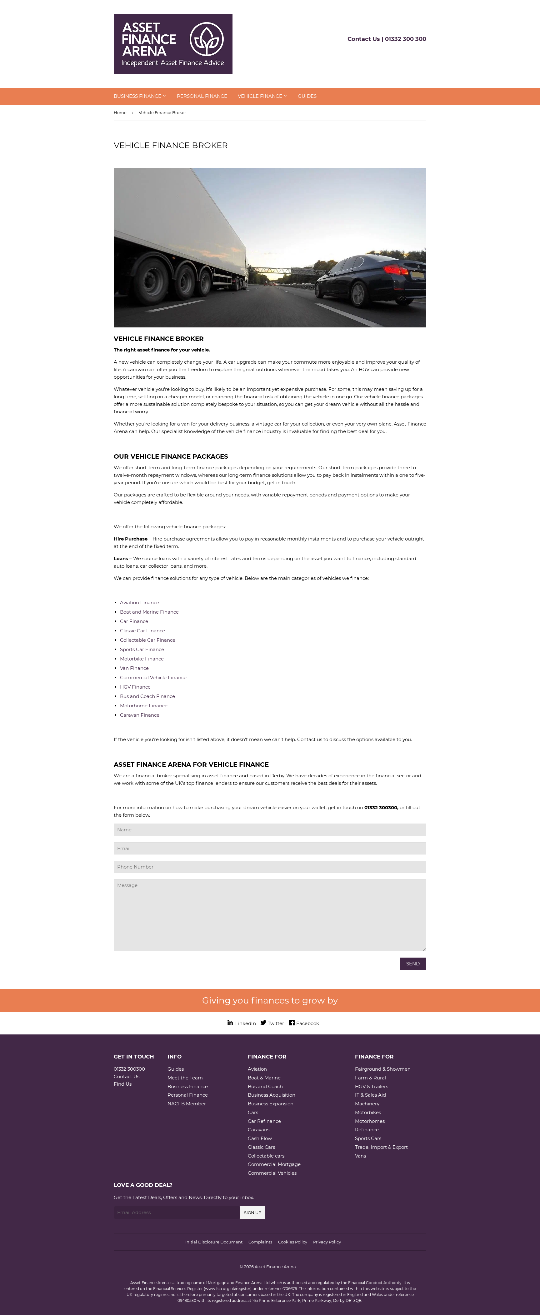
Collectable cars (266, 1156)
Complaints (260, 1241)
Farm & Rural (370, 1078)
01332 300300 (129, 1069)
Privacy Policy (327, 1241)
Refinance (367, 1130)
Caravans (258, 1130)
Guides (307, 96)
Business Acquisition (271, 1095)
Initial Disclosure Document (213, 1241)
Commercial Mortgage (274, 1164)
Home (120, 112)
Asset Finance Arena (275, 1266)
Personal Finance (202, 96)
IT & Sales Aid (370, 1095)
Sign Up (252, 1212)
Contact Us (126, 1076)
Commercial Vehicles (272, 1173)
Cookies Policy (292, 1241)
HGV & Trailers (371, 1086)
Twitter (276, 1023)
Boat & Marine (264, 1078)
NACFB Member (187, 1104)
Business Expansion (270, 1104)
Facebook (307, 1023)
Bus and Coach (265, 1086)
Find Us (123, 1084)
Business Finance (138, 96)
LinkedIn (245, 1023)
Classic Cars (261, 1147)
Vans (360, 1156)
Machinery (367, 1104)
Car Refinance (264, 1121)
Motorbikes (368, 1112)
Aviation (257, 1069)
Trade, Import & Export (381, 1147)
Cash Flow (260, 1138)
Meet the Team (185, 1078)
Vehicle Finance (260, 96)
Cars (253, 1112)
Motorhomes (370, 1121)
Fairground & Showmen (383, 1069)
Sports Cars (368, 1138)
